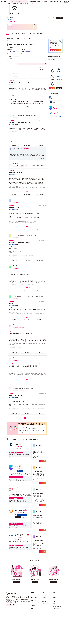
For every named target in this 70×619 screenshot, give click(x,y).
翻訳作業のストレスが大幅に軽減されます (19, 242)
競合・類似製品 (29, 33)
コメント (15, 108)
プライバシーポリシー (56, 604)
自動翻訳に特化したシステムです (17, 395)
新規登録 (66, 1)
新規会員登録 (44, 597)
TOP (6, 3)
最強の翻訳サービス (14, 208)
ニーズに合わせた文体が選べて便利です (19, 82)
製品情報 (12, 33)
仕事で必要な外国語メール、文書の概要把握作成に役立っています (26, 366)
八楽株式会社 (9, 19)
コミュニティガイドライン (57, 606)
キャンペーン (33, 609)
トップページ (33, 594)
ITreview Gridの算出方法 (57, 608)
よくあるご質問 (55, 594)
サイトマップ (33, 605)
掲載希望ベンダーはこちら (46, 603)
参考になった (40, 108)
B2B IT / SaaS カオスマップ (35, 600)
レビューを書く (60, 17)
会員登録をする (16, 581)
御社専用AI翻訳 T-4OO (20, 535)
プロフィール (44, 594)
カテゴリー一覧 (33, 595)
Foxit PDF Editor (19, 510)
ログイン (61, 1)
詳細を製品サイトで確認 (21, 514)
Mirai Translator (19, 488)
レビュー (7, 33)
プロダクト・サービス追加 (35, 602)
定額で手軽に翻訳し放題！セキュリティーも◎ (21, 333)
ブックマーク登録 (52, 17)
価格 (16, 33)
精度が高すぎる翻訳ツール (15, 172)
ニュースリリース (33, 611)
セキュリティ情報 (39, 33)
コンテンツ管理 (14, 3)
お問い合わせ (55, 595)
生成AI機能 (23, 33)
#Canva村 (19, 470)
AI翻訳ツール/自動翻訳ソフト (20, 3)
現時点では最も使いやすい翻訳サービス (19, 274)
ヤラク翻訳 (26, 3)
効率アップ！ (12, 303)
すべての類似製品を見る (59, 116)
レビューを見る (42, 460)
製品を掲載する (53, 581)
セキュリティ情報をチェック (54, 50)
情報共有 (9, 3)
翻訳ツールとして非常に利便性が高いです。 (20, 122)
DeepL (16, 444)
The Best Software (34, 597)
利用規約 (54, 601)
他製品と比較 (59, 88)
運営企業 (54, 597)
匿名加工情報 (55, 609)
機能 (19, 33)
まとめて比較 (52, 88)
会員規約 (54, 603)
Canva (16, 466)
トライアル (18, 517)
